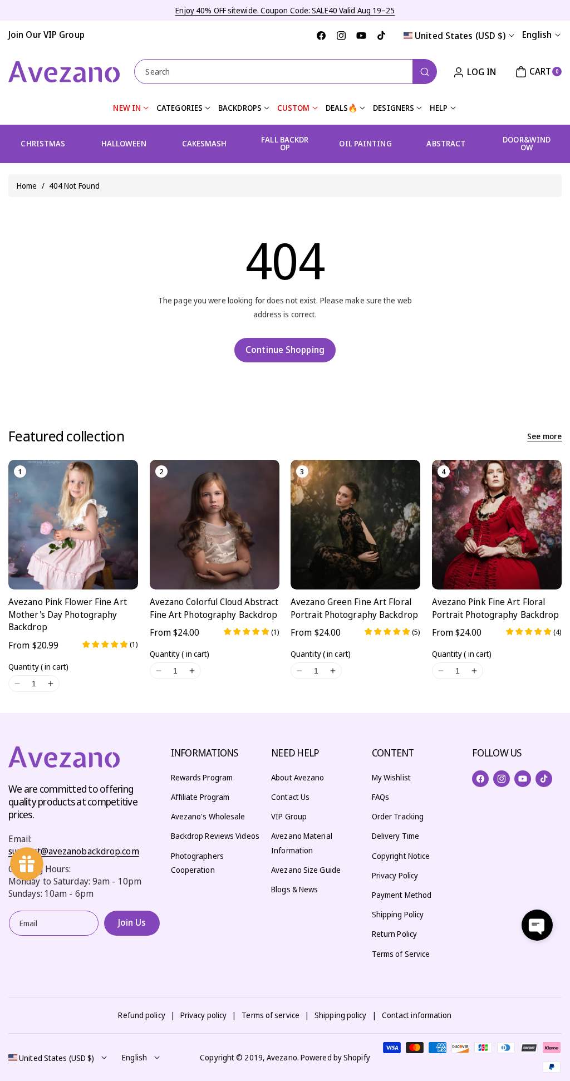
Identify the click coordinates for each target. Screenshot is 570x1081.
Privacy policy (203, 1015)
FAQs (380, 797)
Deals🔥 (342, 107)
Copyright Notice (401, 856)
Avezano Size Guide (306, 869)
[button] (537, 71)
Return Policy (394, 933)
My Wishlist (391, 777)
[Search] (424, 71)
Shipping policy (341, 1015)
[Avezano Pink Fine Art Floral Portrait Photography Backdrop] (497, 524)
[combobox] (284, 71)
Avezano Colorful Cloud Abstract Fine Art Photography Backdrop (214, 608)
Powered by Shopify (335, 1057)
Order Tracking (398, 816)
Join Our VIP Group (46, 34)
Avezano (282, 1057)
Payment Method (401, 895)
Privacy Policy (395, 875)
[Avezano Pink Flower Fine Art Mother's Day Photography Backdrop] (73, 524)
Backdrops (240, 107)
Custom (293, 107)
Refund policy (141, 1015)
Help (439, 107)
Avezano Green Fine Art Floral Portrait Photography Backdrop (354, 608)
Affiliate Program (200, 797)
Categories (179, 107)
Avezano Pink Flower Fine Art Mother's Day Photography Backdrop (67, 614)
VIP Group (289, 816)
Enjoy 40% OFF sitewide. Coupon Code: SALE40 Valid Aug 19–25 (285, 10)
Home (27, 185)
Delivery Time (395, 836)
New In (127, 107)
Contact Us (290, 797)
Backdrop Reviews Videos (215, 836)
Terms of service (270, 1015)
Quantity (38, 666)
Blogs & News (294, 889)
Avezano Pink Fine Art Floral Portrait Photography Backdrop (495, 608)
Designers (393, 107)
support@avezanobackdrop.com (73, 851)
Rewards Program (202, 777)
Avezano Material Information (301, 843)
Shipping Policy (398, 914)
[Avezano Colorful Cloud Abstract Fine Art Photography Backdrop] (214, 524)
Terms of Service (401, 954)
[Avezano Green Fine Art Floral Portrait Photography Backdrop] (355, 524)
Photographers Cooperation (197, 863)
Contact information (417, 1015)
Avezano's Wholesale (208, 816)
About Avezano (297, 777)
